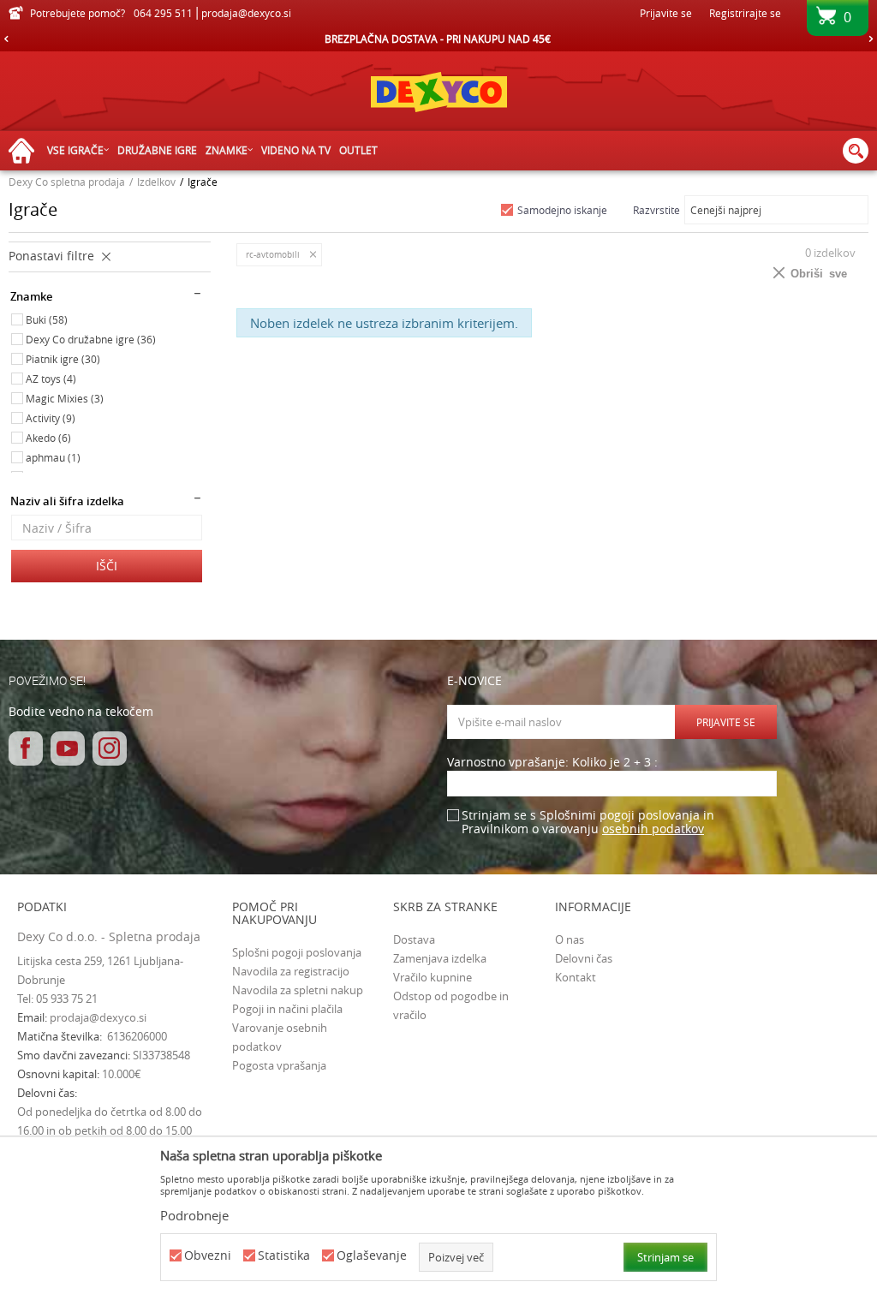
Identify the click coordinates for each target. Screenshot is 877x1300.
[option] (438, 38)
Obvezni (207, 1255)
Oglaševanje (372, 1255)
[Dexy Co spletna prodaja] (438, 91)
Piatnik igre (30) (63, 359)
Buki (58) (47, 319)
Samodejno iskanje (562, 210)
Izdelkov (156, 181)
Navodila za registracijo (290, 971)
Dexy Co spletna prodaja (67, 181)
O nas (569, 939)
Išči (106, 566)
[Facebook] (26, 748)
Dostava (414, 939)
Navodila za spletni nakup (297, 990)
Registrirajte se (745, 13)
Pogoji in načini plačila (287, 1009)
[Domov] (26, 151)
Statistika (284, 1255)
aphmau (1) (53, 457)
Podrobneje (194, 1215)
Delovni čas (583, 958)
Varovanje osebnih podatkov (279, 1037)
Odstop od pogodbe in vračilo (451, 1005)
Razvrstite (656, 210)
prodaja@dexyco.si (98, 1017)
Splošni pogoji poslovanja (296, 952)
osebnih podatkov (653, 828)
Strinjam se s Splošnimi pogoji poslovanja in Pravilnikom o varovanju (588, 822)
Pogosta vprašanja (279, 1065)
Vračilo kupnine (432, 977)
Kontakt (575, 977)
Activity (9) (50, 418)
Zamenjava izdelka (439, 958)
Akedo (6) (48, 437)
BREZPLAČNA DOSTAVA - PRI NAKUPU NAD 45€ (438, 38)
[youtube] (68, 748)
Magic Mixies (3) (65, 398)
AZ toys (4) (51, 378)
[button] (855, 151)
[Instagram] (109, 748)
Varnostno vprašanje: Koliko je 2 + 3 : (552, 762)
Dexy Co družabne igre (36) (91, 339)
